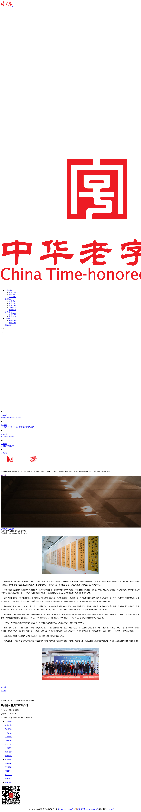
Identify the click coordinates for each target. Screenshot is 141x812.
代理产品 (12, 295)
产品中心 (8, 290)
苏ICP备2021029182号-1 (66, 809)
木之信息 (110, 809)
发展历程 (12, 305)
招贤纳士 (8, 318)
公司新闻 (12, 314)
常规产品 (12, 292)
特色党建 (12, 310)
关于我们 (8, 299)
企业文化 (12, 303)
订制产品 (12, 297)
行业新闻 (12, 316)
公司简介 (12, 301)
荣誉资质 (12, 307)
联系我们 (8, 325)
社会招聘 (12, 320)
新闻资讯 (8, 312)
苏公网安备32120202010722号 (88, 809)
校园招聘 (12, 323)
